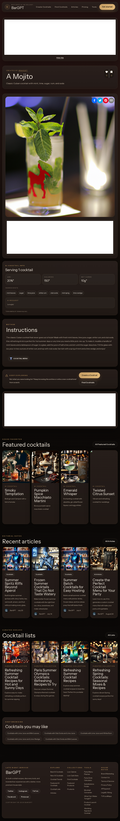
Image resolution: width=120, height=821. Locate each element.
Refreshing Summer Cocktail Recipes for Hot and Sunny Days (14, 679)
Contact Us (105, 777)
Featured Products (70, 784)
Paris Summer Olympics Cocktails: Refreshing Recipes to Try (45, 677)
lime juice (31, 293)
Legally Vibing (106, 792)
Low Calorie (71, 772)
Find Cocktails (61, 7)
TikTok (35, 791)
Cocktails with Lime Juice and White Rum (96, 733)
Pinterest (25, 797)
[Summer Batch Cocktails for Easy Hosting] (74, 558)
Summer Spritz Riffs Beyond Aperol (13, 585)
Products (70, 789)
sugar (21, 293)
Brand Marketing (107, 774)
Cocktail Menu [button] (20, 358)
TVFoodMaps (106, 796)
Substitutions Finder (89, 785)
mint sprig (65, 293)
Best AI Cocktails (56, 772)
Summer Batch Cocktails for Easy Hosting (73, 585)
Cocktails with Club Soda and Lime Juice (59, 733)
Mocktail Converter (88, 791)
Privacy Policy (106, 785)
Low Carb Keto (73, 776)
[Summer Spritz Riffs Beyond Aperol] (16, 558)
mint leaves (11, 293)
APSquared (105, 789)
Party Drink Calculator (88, 779)
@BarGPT (23, 70)
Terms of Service (107, 781)
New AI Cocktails (56, 776)
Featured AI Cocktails (54, 784)
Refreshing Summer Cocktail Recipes (72, 675)
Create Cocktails (43, 7)
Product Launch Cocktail (90, 803)
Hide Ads (60, 58)
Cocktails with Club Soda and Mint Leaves (61, 739)
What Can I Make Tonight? (90, 797)
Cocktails (9, 574)
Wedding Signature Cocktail (88, 810)
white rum (43, 293)
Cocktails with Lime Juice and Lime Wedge (23, 739)
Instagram (23, 791)
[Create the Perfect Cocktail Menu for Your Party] (104, 558)
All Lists (111, 635)
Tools (94, 7)
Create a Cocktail (89, 375)
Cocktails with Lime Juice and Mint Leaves (23, 733)
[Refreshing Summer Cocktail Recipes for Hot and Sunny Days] (16, 652)
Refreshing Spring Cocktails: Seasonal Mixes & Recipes (101, 679)
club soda (54, 293)
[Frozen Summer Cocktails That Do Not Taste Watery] (45, 558)
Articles (74, 7)
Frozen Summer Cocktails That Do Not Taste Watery (45, 587)
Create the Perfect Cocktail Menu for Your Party (104, 587)
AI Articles (98, 574)
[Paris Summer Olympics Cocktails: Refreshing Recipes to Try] (45, 652)
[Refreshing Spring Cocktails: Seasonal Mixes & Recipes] (104, 652)
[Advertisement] (60, 37)
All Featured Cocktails (105, 444)
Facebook (12, 797)
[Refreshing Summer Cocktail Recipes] (74, 652)
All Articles (110, 541)
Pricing (85, 7)
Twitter (11, 791)
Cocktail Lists (55, 789)
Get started (107, 7)
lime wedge (77, 293)
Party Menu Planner (88, 773)
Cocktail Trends (56, 779)
